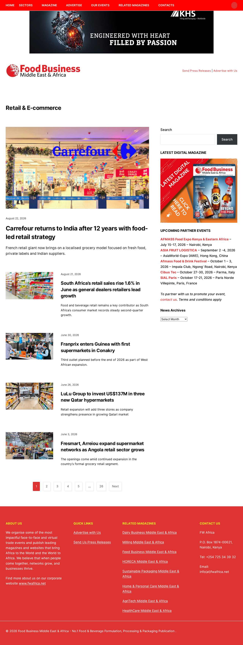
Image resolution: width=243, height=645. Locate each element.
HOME (10, 5)
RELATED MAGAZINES (134, 5)
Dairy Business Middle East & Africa (149, 532)
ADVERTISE (74, 5)
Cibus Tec (168, 272)
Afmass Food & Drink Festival (183, 261)
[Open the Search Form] (234, 5)
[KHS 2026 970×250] (121, 51)
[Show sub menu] (35, 5)
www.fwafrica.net (32, 583)
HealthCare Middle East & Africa (147, 611)
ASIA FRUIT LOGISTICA (178, 250)
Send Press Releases (196, 70)
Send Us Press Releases (92, 542)
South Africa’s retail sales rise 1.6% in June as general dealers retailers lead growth (100, 289)
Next (115, 486)
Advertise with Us (225, 70)
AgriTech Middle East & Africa (145, 601)
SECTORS (26, 5)
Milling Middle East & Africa (143, 542)
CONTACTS (166, 5)
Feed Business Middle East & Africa (149, 552)
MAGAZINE (49, 5)
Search (166, 130)
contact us (168, 299)
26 (101, 486)
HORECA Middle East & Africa (145, 561)
